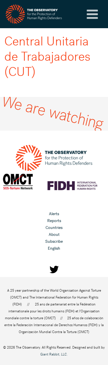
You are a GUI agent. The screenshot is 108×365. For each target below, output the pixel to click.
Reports (54, 220)
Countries (54, 227)
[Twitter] (54, 269)
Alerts (54, 213)
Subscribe (54, 241)
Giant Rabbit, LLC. (54, 354)
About (54, 234)
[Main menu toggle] (92, 14)
